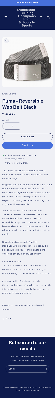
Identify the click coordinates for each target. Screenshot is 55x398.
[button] (6, 17)
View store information (16, 163)
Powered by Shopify (30, 390)
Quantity (6, 120)
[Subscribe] (46, 368)
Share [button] (9, 318)
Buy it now (27, 145)
